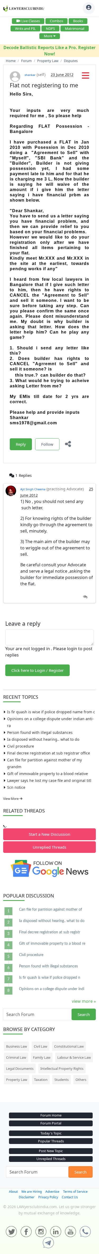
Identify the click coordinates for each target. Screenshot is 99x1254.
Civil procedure (20, 746)
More (48, 36)
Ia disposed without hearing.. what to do (43, 739)
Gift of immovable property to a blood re (52, 944)
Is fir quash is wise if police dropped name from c (51, 711)
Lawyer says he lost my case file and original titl (49, 780)
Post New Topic (51, 1150)
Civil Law (40, 1046)
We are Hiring (31, 1191)
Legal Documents (20, 1068)
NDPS (50, 28)
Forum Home (51, 1115)
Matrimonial (74, 28)
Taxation (41, 1079)
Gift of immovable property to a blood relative (47, 773)
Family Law (41, 1057)
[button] (85, 77)
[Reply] (85, 597)
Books (78, 20)
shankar (30, 75)
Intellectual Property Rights (61, 1068)
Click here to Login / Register (37, 670)
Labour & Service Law (74, 1057)
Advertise (52, 1191)
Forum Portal (50, 1123)
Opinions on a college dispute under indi (51, 989)
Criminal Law (16, 1057)
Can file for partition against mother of (50, 909)
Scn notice (16, 787)
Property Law (16, 1079)
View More (11, 798)
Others (81, 1079)
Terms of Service (75, 1191)
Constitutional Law (69, 1046)
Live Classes (30, 20)
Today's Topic (51, 1133)
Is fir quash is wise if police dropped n (49, 978)
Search (84, 1014)
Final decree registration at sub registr (49, 932)
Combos (56, 20)
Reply (21, 444)
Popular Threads (51, 1141)
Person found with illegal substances (40, 732)
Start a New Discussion (49, 834)
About (13, 1191)
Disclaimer (27, 1197)
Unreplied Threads (49, 847)
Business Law (16, 1046)
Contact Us (70, 1197)
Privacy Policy (48, 1197)
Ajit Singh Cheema (32, 489)
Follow (47, 444)
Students (61, 1079)
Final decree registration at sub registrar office (48, 753)
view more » (84, 1001)
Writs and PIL (25, 28)
